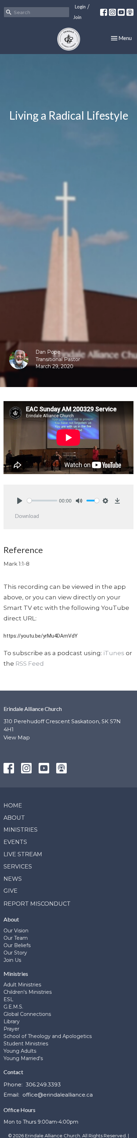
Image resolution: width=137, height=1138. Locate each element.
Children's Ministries (28, 992)
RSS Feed (29, 663)
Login (80, 6)
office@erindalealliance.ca (57, 1094)
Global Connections (27, 1014)
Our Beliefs (17, 945)
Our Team (16, 938)
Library (12, 1021)
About (14, 817)
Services (18, 866)
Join (77, 17)
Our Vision (16, 930)
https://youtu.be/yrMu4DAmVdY (41, 636)
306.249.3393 (43, 1084)
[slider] (42, 500)
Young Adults (20, 1051)
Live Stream (23, 854)
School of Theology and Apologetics (48, 1036)
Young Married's (23, 1058)
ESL (8, 999)
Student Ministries (26, 1043)
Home (13, 805)
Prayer (11, 1029)
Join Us (12, 960)
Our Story (15, 953)
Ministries (21, 829)
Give (11, 890)
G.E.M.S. (13, 1007)
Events (15, 842)
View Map (17, 737)
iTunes (113, 653)
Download (27, 516)
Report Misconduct (37, 903)
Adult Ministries (22, 984)
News (13, 879)
